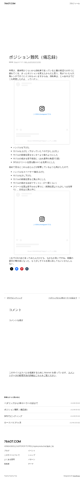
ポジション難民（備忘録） (16, 409)
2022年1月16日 (75, 416)
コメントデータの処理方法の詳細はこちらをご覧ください (41, 374)
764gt (16, 62)
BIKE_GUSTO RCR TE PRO (32, 62)
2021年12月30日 (75, 423)
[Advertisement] (42, 28)
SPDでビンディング (14, 298)
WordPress (76, 476)
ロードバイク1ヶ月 (12, 422)
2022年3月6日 (75, 403)
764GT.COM (9, 3)
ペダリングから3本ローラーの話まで (62, 298)
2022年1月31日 (75, 410)
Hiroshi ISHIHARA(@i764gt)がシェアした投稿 (42, 141)
